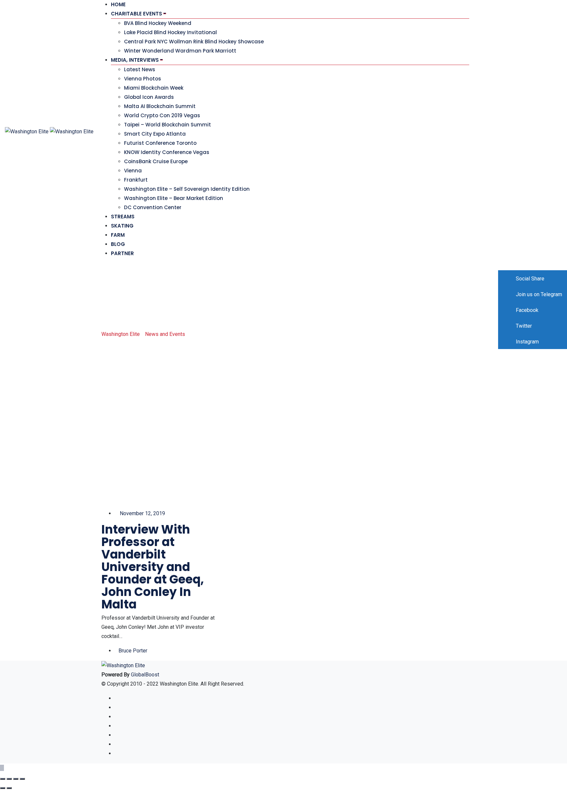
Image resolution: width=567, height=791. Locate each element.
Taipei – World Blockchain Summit (167, 124)
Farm (118, 234)
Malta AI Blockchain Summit (160, 106)
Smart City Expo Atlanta (155, 133)
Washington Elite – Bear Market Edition (173, 198)
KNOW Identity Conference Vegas (166, 152)
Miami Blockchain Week (153, 87)
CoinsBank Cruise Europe (156, 161)
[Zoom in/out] (22, 779)
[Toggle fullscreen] (15, 779)
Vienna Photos (142, 78)
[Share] (9, 779)
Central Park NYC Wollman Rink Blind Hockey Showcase (194, 41)
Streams (123, 216)
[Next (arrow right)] (9, 788)
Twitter (523, 326)
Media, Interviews (135, 59)
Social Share (529, 278)
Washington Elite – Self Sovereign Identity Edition (187, 189)
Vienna (133, 170)
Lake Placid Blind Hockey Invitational (170, 32)
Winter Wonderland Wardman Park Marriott (180, 50)
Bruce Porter (132, 651)
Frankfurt (136, 179)
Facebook (526, 310)
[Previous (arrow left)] (2, 788)
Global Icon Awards (149, 97)
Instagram (526, 342)
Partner (122, 253)
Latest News (139, 69)
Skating (122, 225)
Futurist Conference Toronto (160, 143)
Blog (118, 244)
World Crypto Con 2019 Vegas (162, 115)
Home (118, 4)
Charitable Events (136, 13)
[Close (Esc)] (2, 779)
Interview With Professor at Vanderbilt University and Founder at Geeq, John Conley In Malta (152, 567)
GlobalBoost (145, 674)
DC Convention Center (152, 207)
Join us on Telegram (538, 294)
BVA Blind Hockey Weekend (157, 23)
